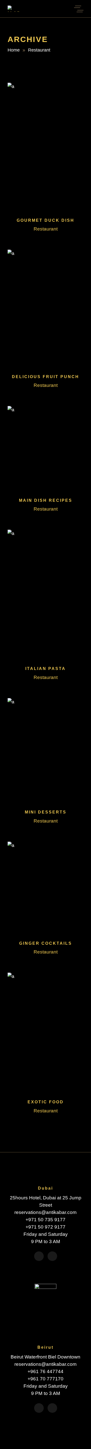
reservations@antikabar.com (45, 1212)
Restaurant (46, 229)
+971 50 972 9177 (45, 1227)
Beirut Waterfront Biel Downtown (45, 1357)
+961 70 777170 (45, 1378)
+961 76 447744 (45, 1371)
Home (14, 50)
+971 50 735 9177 (45, 1219)
